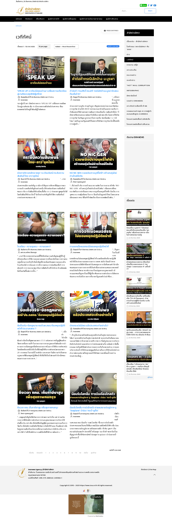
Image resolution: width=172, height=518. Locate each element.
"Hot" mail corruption (138, 85)
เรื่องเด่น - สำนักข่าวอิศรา (137, 41)
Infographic (133, 90)
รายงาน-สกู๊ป (132, 64)
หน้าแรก (19, 19)
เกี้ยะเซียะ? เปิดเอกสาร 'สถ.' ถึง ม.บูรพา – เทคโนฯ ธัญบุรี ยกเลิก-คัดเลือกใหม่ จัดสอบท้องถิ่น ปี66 (137, 367)
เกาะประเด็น (131, 70)
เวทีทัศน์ (130, 59)
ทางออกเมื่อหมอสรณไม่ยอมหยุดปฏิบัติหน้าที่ (89, 246)
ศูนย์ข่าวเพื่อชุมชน (69, 19)
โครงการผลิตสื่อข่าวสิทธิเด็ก (138, 119)
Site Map (152, 469)
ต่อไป (86, 452)
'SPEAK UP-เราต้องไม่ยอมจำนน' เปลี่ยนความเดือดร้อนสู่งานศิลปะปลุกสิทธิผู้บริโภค (41, 92)
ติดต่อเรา (29, 19)
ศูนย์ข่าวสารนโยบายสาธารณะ (91, 19)
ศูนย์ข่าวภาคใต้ (53, 19)
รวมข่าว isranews (135, 100)
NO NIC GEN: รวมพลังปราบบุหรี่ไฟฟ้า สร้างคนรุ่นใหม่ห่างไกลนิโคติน (93, 174)
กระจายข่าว (131, 75)
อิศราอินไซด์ (132, 95)
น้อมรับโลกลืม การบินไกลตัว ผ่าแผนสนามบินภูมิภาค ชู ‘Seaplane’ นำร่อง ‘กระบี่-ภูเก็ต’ (93, 409)
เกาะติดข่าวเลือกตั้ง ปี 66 (137, 106)
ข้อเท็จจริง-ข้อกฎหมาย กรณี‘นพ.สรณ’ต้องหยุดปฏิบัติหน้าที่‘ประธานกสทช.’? (41, 327)
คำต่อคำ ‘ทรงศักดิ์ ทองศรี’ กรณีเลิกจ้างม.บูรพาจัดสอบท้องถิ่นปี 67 (94, 92)
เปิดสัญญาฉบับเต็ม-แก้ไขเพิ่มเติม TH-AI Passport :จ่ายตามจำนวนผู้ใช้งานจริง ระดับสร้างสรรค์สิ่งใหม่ (138, 299)
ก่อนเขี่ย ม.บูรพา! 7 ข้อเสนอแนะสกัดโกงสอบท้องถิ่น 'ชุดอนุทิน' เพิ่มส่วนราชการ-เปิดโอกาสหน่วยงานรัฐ (137, 231)
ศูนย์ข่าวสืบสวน (112, 19)
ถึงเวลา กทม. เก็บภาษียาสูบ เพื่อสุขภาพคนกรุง (37, 407)
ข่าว (128, 54)
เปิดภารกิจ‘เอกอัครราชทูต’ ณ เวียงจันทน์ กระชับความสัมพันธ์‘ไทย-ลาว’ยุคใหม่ (40, 174)
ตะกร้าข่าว (131, 80)
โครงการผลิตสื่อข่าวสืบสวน (138, 124)
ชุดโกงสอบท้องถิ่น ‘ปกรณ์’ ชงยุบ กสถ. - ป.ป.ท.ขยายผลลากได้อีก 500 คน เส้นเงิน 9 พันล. (138, 332)
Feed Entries (112, 30)
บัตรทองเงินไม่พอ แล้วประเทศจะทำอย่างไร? (89, 325)
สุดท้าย (93, 452)
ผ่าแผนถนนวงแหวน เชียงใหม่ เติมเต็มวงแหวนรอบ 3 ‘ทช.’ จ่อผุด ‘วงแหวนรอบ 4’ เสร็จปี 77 (138, 265)
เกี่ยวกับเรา (40, 19)
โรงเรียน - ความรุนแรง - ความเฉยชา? (34, 246)
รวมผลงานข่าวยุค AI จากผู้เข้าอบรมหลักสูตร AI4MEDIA (139, 112)
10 (80, 452)
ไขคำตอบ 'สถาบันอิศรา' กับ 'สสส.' (138, 48)
